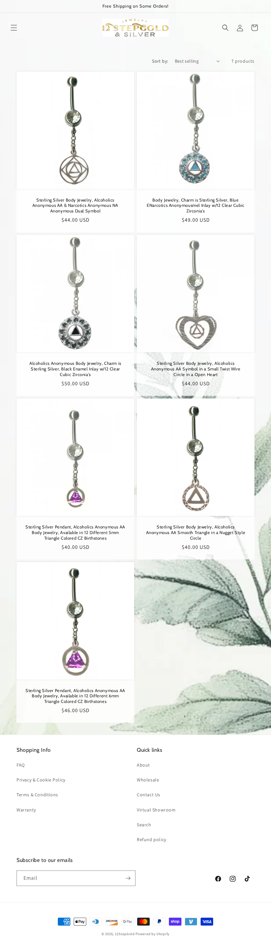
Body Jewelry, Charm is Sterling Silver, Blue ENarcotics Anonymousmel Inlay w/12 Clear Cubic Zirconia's (196, 205)
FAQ (21, 765)
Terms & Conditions (37, 795)
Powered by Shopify (153, 934)
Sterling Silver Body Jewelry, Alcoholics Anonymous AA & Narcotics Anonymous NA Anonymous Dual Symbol (75, 205)
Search (144, 825)
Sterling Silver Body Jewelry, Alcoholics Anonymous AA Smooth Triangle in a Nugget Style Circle (196, 532)
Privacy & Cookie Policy (41, 780)
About (143, 765)
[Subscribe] (128, 878)
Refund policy (151, 839)
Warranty (26, 810)
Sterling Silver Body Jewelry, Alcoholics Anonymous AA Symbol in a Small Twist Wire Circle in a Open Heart (196, 369)
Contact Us (148, 795)
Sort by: (160, 61)
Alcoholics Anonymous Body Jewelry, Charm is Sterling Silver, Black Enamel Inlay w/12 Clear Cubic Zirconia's (75, 369)
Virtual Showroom (156, 810)
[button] (14, 27)
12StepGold (125, 934)
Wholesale (148, 780)
